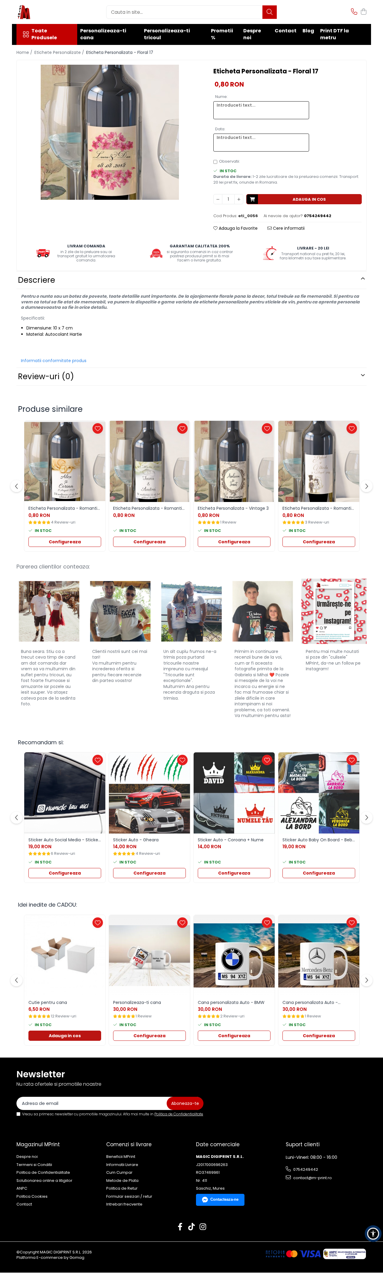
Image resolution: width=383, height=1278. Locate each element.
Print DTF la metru (334, 34)
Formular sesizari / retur (129, 1196)
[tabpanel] (109, 132)
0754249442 (305, 1169)
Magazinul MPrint (38, 1144)
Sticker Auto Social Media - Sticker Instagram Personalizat (64, 840)
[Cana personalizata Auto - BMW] (234, 955)
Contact (286, 30)
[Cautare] (269, 12)
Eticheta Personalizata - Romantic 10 (64, 508)
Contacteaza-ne (224, 1199)
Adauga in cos (309, 199)
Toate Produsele (44, 34)
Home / (25, 52)
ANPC (21, 1188)
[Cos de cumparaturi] (363, 12)
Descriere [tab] (36, 280)
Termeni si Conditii (34, 1164)
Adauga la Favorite (238, 228)
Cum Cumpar (119, 1172)
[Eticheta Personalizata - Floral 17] (109, 132)
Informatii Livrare (122, 1164)
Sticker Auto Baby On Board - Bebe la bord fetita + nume (318, 840)
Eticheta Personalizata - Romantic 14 (318, 508)
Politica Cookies (32, 1196)
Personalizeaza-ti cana (103, 34)
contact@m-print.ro (312, 1178)
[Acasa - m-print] (46, 11)
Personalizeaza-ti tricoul (167, 34)
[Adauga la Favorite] (97, 428)
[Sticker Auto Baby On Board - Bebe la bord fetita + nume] (318, 793)
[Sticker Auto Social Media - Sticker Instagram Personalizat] (64, 793)
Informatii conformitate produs (53, 360)
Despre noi (252, 34)
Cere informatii (288, 228)
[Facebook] (180, 1227)
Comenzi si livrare (129, 1144)
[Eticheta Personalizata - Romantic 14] (318, 461)
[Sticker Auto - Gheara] (149, 793)
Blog (308, 30)
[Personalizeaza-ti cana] (149, 955)
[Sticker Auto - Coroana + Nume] (234, 793)
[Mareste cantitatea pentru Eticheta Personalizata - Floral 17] (238, 199)
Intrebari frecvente (124, 1204)
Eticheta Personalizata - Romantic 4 (149, 508)
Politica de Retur (122, 1188)
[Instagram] (203, 1227)
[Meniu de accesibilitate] (373, 1233)
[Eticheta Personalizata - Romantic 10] (64, 461)
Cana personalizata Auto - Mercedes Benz (310, 1002)
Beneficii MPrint (120, 1156)
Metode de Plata (122, 1180)
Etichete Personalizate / (59, 52)
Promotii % (222, 34)
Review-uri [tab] (46, 376)
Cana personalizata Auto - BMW (231, 1002)
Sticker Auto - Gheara (136, 840)
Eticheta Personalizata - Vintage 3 (233, 508)
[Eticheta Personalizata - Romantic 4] (149, 461)
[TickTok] (191, 1227)
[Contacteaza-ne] (354, 12)
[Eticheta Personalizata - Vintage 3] (234, 461)
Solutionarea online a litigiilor (44, 1180)
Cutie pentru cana (47, 1002)
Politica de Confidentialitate (178, 1114)
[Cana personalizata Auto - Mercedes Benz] (318, 955)
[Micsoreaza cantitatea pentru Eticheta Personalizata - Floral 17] (217, 199)
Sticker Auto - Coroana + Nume (231, 840)
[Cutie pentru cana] (64, 955)
